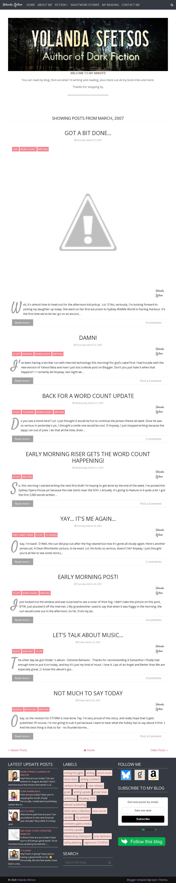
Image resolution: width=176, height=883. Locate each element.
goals (67, 792)
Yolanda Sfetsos (26, 879)
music (16, 651)
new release (95, 786)
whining (27, 353)
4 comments (153, 323)
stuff (16, 353)
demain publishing (75, 804)
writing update (82, 792)
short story (71, 779)
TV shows (28, 412)
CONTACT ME (131, 5)
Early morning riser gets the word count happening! (88, 457)
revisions (31, 709)
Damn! (88, 337)
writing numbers (90, 779)
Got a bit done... (88, 133)
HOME (31, 5)
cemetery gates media (77, 824)
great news (100, 792)
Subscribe (143, 819)
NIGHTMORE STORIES (85, 5)
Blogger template (137, 879)
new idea (28, 651)
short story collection (77, 811)
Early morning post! (88, 577)
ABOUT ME (45, 5)
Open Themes (159, 879)
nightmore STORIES (96, 842)
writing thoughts (74, 773)
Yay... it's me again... (88, 518)
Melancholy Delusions (77, 836)
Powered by (134, 829)
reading (18, 709)
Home (90, 750)
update (68, 817)
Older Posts (158, 750)
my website (82, 817)
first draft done (23, 534)
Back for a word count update (88, 396)
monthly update (73, 830)
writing (43, 149)
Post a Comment (150, 381)
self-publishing (72, 842)
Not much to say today (88, 693)
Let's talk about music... (88, 635)
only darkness (102, 836)
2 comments (153, 439)
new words (99, 811)
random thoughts (74, 786)
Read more (22, 323)
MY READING (110, 5)
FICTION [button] (60, 5)
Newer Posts (18, 750)
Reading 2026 (87, 798)
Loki (15, 149)
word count (28, 149)
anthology (70, 798)
